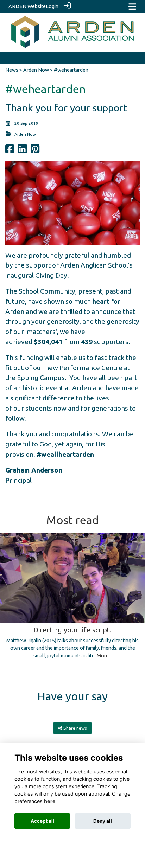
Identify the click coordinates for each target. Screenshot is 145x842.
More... (104, 655)
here (50, 801)
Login (52, 6)
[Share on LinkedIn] (22, 151)
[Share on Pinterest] (35, 151)
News (11, 70)
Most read (72, 520)
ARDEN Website (27, 6)
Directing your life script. (72, 630)
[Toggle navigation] (132, 6)
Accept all (42, 821)
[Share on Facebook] (9, 151)
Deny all (102, 821)
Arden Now (36, 70)
